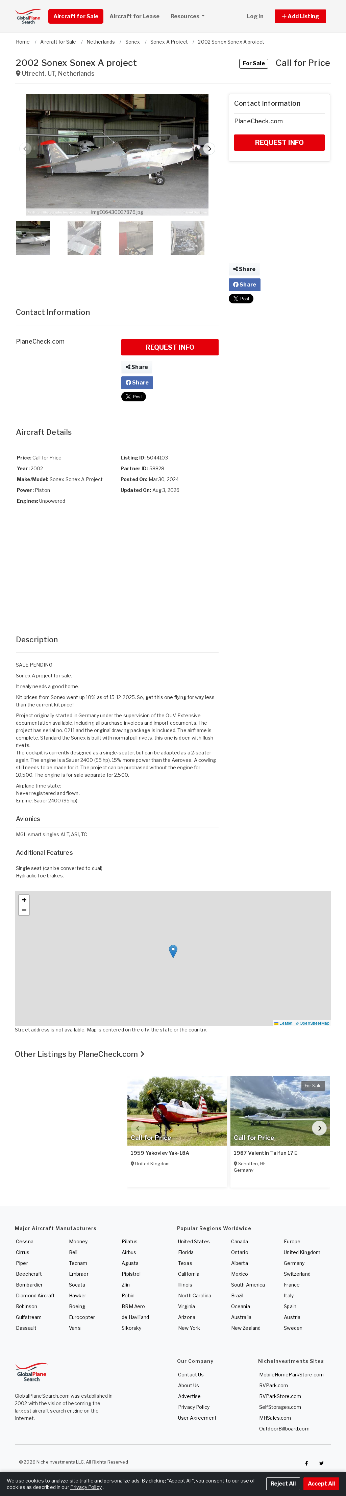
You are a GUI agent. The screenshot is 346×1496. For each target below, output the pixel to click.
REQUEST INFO (170, 347)
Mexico (239, 1274)
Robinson (26, 1306)
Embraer (79, 1274)
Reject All (283, 1483)
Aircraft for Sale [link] (75, 16)
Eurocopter (82, 1317)
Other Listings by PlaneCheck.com (77, 1054)
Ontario (239, 1252)
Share (139, 367)
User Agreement (197, 1418)
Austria (292, 1317)
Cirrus (22, 1252)
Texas (185, 1263)
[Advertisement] (117, 274)
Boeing (77, 1306)
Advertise (189, 1396)
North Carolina (194, 1295)
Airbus (129, 1252)
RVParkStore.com (280, 1396)
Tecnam (78, 1263)
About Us (188, 1385)
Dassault (26, 1328)
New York (189, 1328)
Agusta (130, 1263)
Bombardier (29, 1285)
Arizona (186, 1317)
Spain (290, 1306)
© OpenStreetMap (312, 1023)
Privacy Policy (193, 1407)
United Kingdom (302, 1252)
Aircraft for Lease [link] (134, 16)
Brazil (237, 1295)
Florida (186, 1252)
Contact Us (191, 1374)
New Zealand (246, 1328)
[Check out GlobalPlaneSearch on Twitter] (321, 1463)
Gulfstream (29, 1317)
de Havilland (135, 1317)
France (292, 1285)
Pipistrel (131, 1274)
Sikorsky (131, 1328)
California (188, 1274)
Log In (255, 16)
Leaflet (285, 1023)
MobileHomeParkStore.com (291, 1374)
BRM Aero (133, 1306)
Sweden (293, 1328)
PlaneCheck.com (40, 341)
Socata (77, 1285)
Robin (128, 1295)
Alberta (239, 1263)
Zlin (126, 1285)
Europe (292, 1241)
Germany (294, 1263)
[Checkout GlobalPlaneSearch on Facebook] (306, 1463)
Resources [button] (185, 16)
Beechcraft (29, 1274)
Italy (289, 1295)
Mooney (78, 1241)
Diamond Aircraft (35, 1295)
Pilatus (130, 1241)
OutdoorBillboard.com (284, 1428)
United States (194, 1241)
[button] (300, 16)
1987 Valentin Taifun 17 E (266, 1153)
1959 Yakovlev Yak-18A (160, 1153)
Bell (73, 1252)
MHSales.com (275, 1418)
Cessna (24, 1241)
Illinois (185, 1285)
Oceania (240, 1306)
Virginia (186, 1306)
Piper (22, 1263)
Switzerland (297, 1274)
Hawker (77, 1295)
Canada (239, 1241)
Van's (75, 1328)
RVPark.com (273, 1385)
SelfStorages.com (280, 1407)
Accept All (321, 1483)
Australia (241, 1317)
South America (248, 1285)
